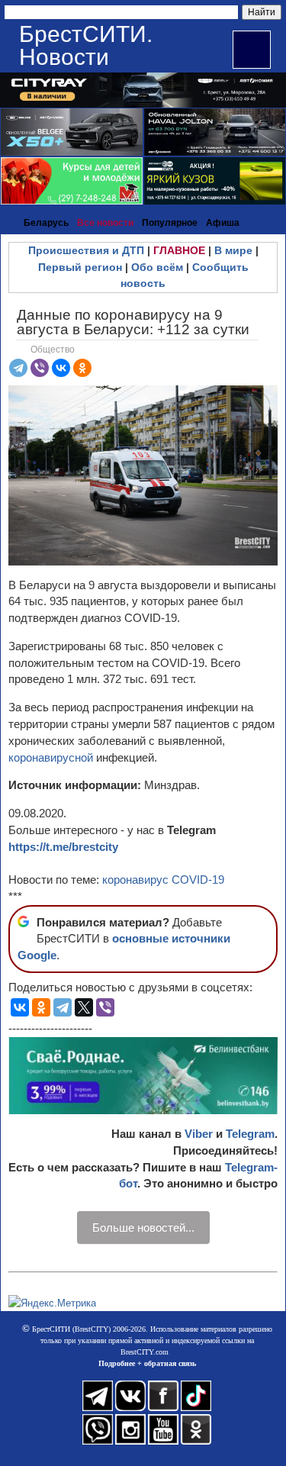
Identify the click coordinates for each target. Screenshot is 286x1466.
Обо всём (157, 267)
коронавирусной (52, 757)
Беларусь (46, 222)
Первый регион (80, 267)
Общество (53, 349)
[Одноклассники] (82, 368)
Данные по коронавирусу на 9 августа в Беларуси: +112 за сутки (133, 322)
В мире (233, 250)
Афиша (222, 222)
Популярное (170, 222)
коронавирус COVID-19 (163, 879)
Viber (199, 1133)
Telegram (250, 1133)
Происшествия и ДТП (86, 250)
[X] (84, 1007)
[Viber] (40, 368)
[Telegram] (18, 368)
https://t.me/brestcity (63, 846)
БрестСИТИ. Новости (86, 45)
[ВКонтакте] (61, 368)
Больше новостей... (143, 1227)
